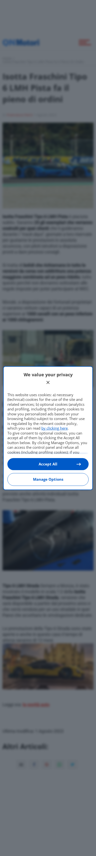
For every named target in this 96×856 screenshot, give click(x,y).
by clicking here (54, 428)
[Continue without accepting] (48, 382)
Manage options (48, 479)
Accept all (48, 464)
